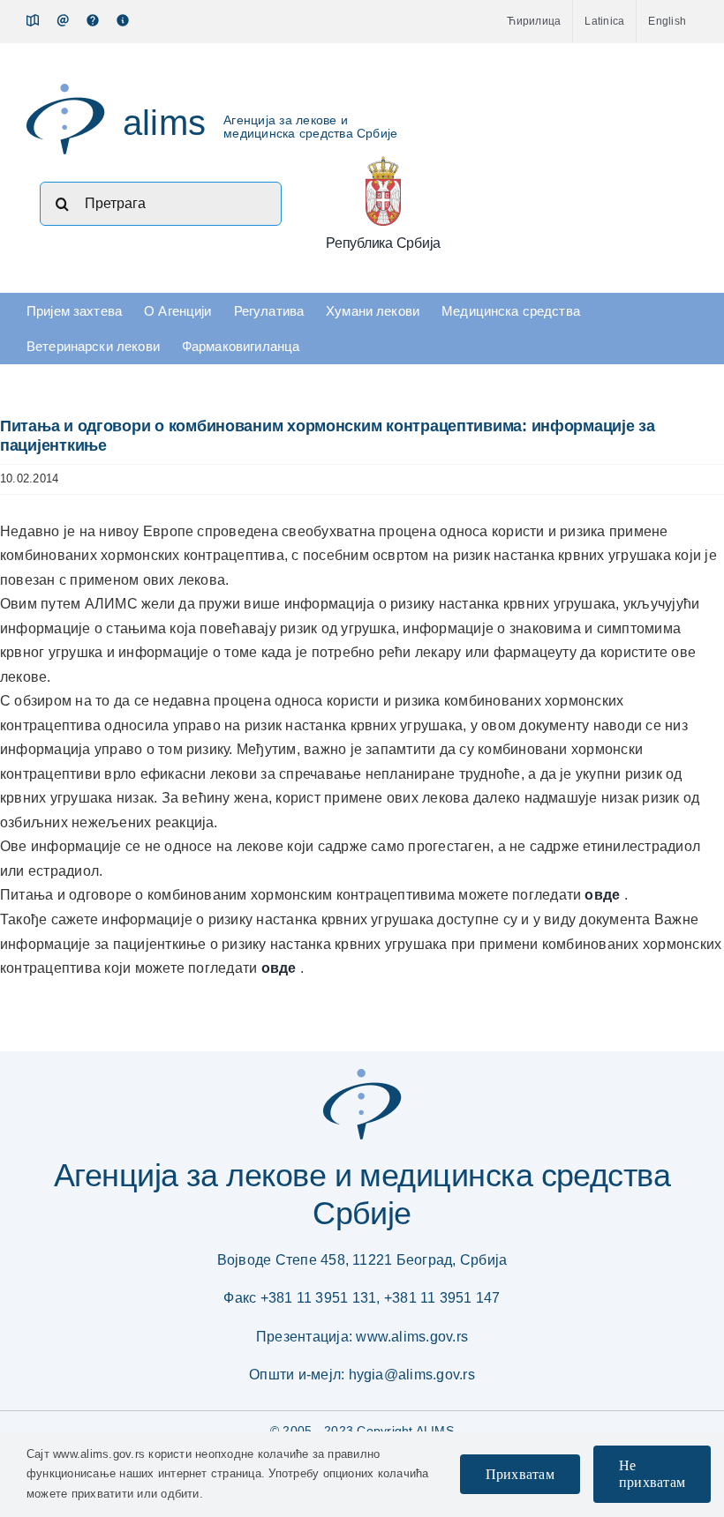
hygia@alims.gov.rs (412, 1374)
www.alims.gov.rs (412, 1336)
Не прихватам (652, 1474)
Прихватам (520, 1474)
